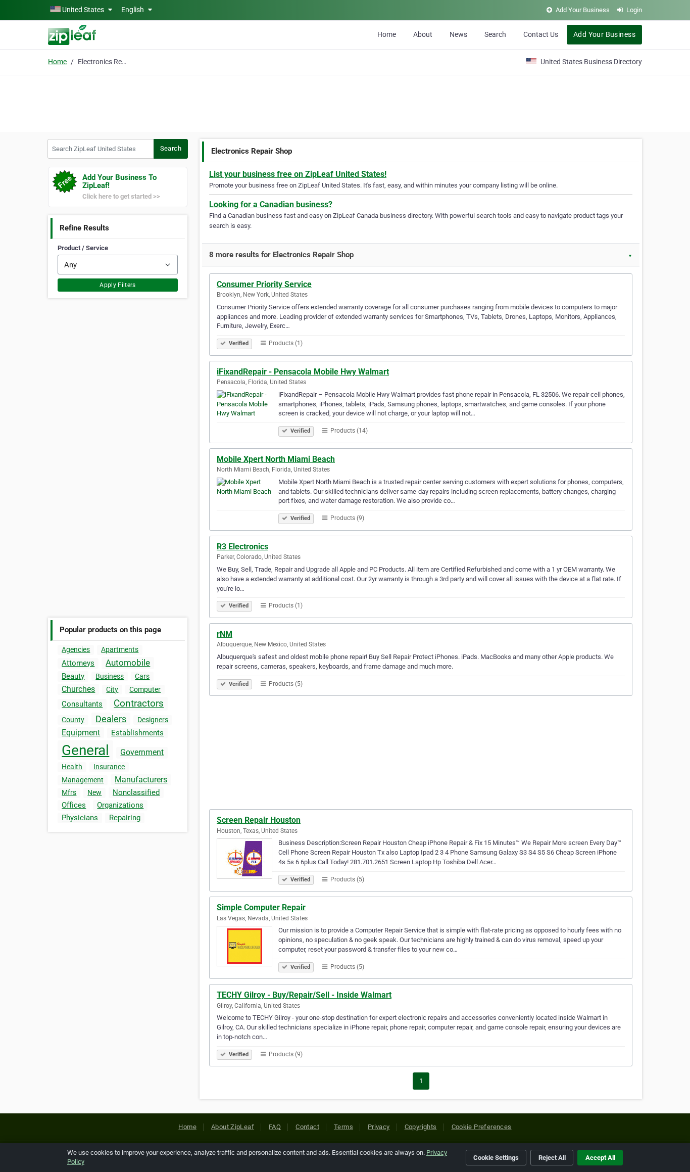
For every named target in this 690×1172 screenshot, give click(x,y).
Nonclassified (136, 792)
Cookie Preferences (482, 1127)
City (112, 689)
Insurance (109, 767)
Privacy (379, 1127)
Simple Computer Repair (261, 907)
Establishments (137, 732)
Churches (78, 689)
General (85, 750)
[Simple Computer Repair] (247, 947)
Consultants (82, 704)
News (458, 34)
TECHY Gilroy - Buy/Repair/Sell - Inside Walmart (304, 995)
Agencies (76, 649)
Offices (74, 805)
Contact (307, 1127)
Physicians (80, 817)
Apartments (119, 649)
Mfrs (69, 792)
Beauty (73, 676)
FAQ (275, 1127)
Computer (145, 689)
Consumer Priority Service (264, 284)
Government (142, 752)
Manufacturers (141, 779)
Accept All (600, 1157)
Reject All (552, 1157)
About (422, 34)
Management (83, 780)
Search (495, 34)
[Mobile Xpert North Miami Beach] (247, 499)
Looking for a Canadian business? (270, 204)
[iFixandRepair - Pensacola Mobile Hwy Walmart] (247, 412)
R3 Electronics (242, 546)
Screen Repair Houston (259, 820)
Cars (142, 676)
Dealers (110, 719)
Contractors (139, 703)
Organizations (120, 805)
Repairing (124, 817)
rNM (224, 634)
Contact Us (540, 34)
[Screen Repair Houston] (247, 860)
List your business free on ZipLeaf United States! (297, 174)
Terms (343, 1127)
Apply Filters (118, 285)
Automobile (128, 663)
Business (109, 676)
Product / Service (83, 248)
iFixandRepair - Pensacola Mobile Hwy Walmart (303, 372)
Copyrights (421, 1127)
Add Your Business (604, 34)
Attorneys (78, 663)
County (73, 720)
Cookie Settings (496, 1157)
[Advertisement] (345, 102)
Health (72, 767)
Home (386, 34)
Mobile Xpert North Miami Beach (276, 459)
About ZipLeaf (232, 1127)
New (94, 792)
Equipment (81, 732)
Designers (152, 720)
